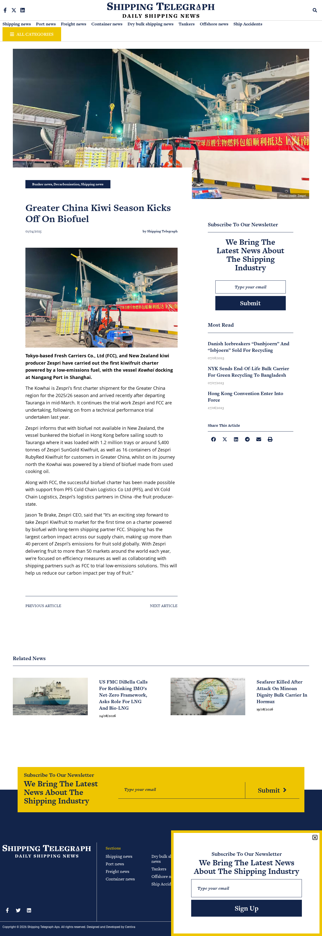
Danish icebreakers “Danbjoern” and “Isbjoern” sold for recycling (248, 347)
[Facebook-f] (5, 10)
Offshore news (214, 24)
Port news (46, 24)
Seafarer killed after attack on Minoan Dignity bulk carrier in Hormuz (282, 691)
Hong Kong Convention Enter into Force (245, 396)
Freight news (73, 24)
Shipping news (17, 24)
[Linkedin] (22, 10)
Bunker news (42, 184)
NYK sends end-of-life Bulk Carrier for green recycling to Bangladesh (248, 371)
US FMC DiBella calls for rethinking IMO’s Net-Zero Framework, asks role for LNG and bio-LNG (123, 694)
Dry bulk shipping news (151, 24)
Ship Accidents (247, 24)
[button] (315, 10)
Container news (107, 24)
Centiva (130, 927)
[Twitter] (18, 910)
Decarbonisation (66, 184)
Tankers (187, 24)
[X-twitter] (13, 10)
